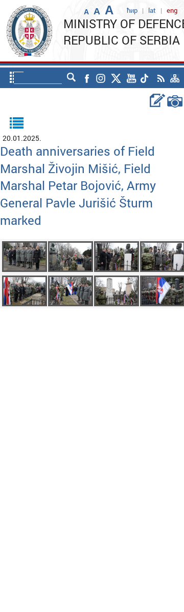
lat (152, 10)
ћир (132, 10)
